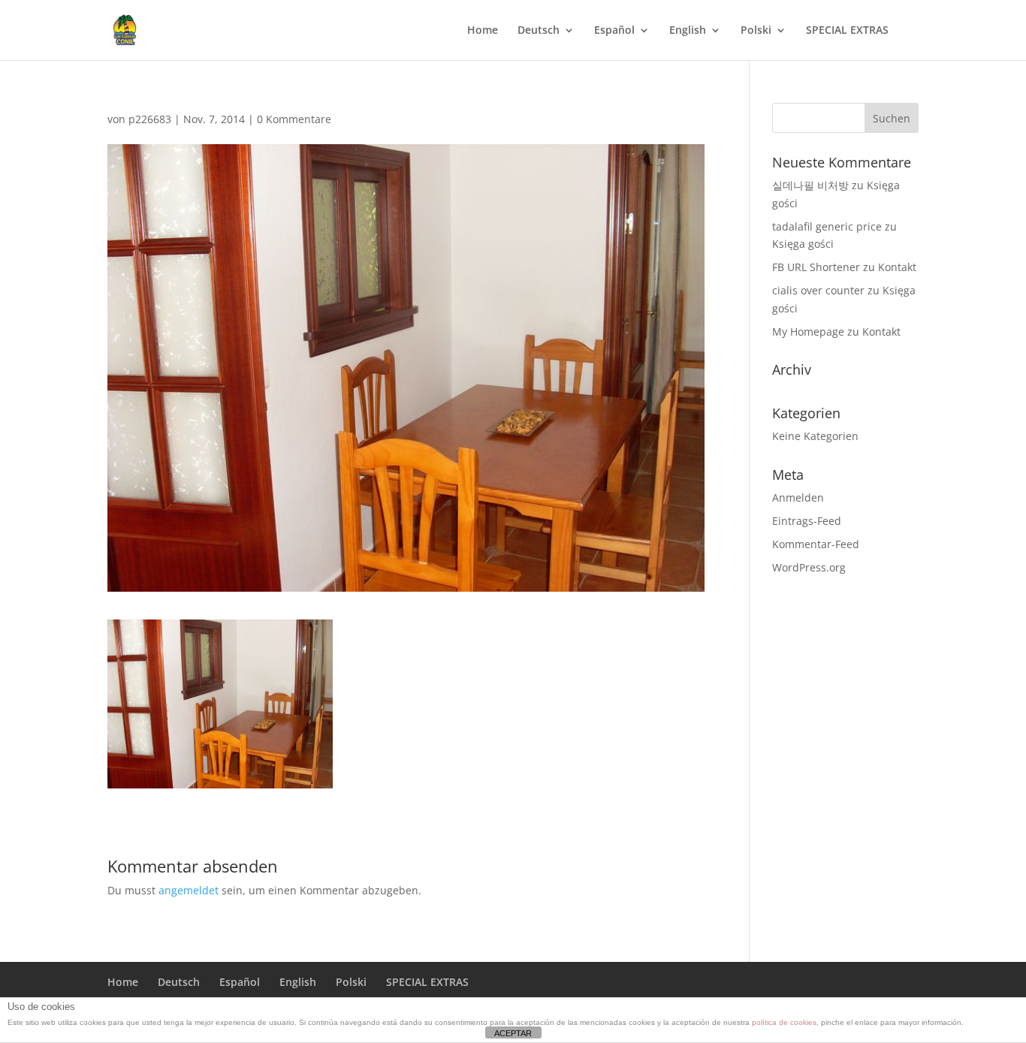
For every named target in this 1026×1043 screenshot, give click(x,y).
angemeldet (188, 890)
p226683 (149, 119)
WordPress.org (809, 567)
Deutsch (539, 31)
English (687, 31)
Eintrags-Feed (806, 521)
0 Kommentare (294, 119)
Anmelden (798, 497)
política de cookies (784, 1022)
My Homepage (808, 331)
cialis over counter (818, 290)
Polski (756, 31)
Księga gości (803, 244)
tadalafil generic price (827, 226)
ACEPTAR (513, 1033)
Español (614, 31)
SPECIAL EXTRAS (847, 31)
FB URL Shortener (816, 267)
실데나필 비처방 (810, 185)
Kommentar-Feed (815, 544)
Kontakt (897, 267)
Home (482, 31)
